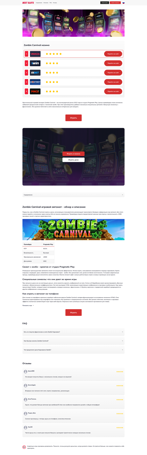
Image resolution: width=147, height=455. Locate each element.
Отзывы (55, 2)
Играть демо (104, 2)
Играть (73, 118)
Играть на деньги (115, 2)
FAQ (51, 2)
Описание (45, 2)
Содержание (39, 2)
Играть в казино (73, 154)
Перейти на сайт (113, 54)
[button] (73, 194)
